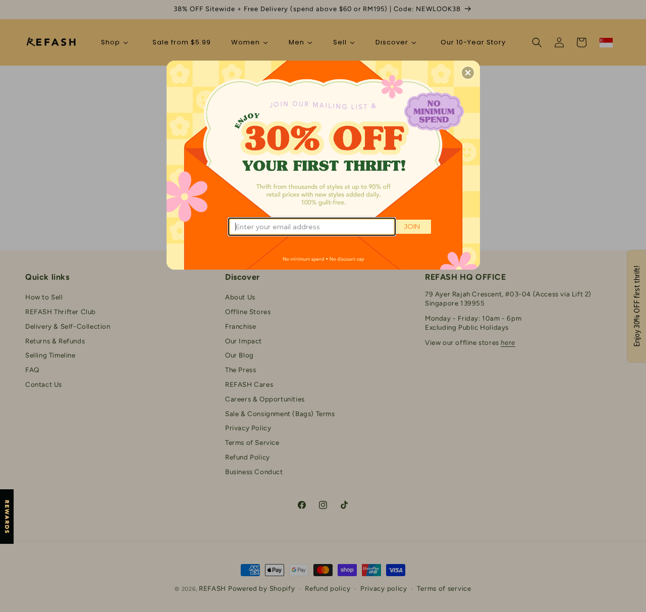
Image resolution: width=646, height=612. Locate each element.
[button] (468, 73)
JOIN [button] (412, 226)
